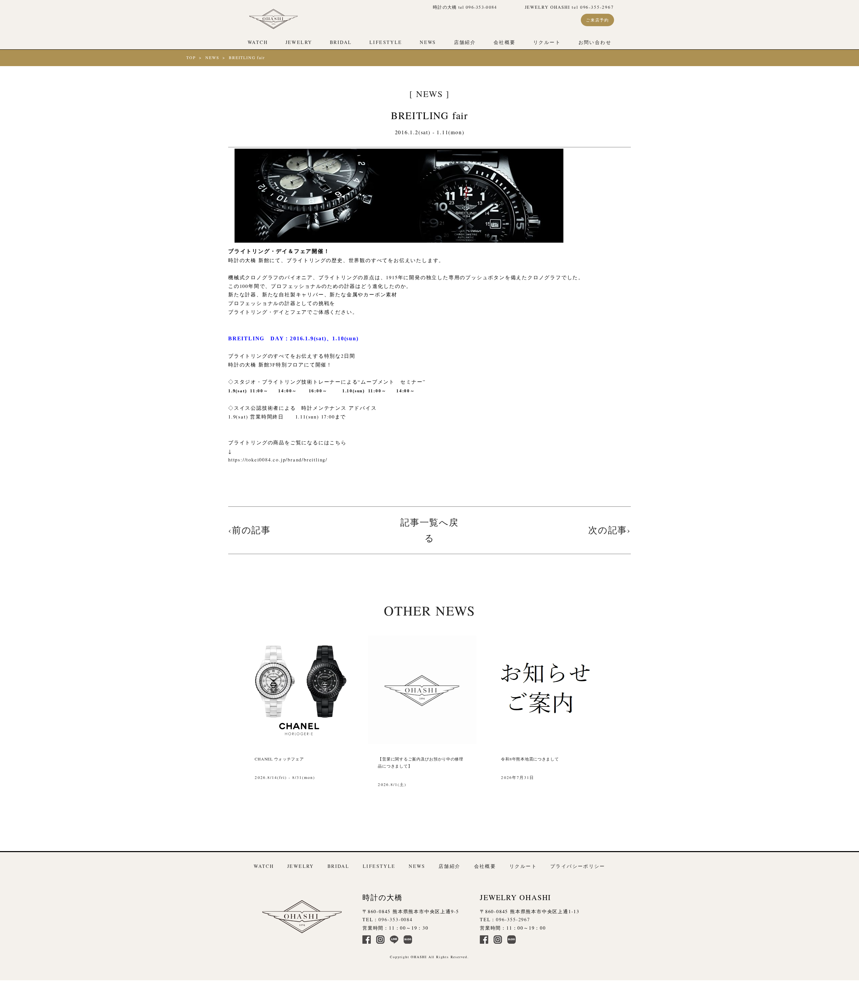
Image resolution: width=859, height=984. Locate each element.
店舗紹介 (465, 42)
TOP (191, 57)
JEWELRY (299, 42)
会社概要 (505, 42)
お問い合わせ (594, 42)
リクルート (547, 42)
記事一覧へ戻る (429, 530)
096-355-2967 (513, 919)
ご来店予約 (597, 19)
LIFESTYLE (385, 42)
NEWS (428, 42)
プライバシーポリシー (577, 866)
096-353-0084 (395, 919)
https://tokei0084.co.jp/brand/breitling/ (277, 459)
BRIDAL (341, 42)
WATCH (258, 42)
